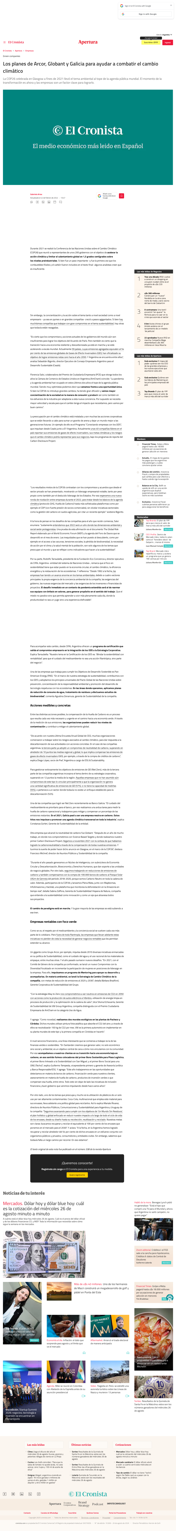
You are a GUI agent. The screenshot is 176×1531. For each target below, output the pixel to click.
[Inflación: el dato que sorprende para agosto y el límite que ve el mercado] (66, 1326)
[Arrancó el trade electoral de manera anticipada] (110, 1326)
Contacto (27, 1512)
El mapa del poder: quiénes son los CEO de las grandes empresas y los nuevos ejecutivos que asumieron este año (156, 366)
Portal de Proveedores (117, 1512)
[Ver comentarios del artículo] (60, 202)
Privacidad (106, 1517)
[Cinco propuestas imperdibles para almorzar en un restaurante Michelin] (153, 1339)
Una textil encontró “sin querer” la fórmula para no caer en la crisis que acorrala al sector (156, 313)
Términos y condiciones (90, 1517)
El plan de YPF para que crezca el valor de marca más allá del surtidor (156, 394)
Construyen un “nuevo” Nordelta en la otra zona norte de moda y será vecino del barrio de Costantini (156, 298)
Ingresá (168, 42)
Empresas (29, 50)
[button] (169, 1297)
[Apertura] (55, 1504)
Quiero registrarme (77, 1174)
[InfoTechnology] (116, 1504)
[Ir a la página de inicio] (16, 42)
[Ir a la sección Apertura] (88, 42)
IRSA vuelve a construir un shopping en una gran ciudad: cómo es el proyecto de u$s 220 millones (157, 282)
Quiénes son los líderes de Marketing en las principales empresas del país (156, 381)
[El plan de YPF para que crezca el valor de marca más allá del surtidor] (138, 523)
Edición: (163, 34)
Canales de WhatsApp (49, 1512)
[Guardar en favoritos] (121, 195)
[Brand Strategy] (84, 1504)
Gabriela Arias (36, 194)
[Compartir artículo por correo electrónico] (54, 202)
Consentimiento (120, 1517)
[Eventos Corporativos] (70, 1504)
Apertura (18, 50)
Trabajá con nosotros (144, 1512)
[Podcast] (97, 1504)
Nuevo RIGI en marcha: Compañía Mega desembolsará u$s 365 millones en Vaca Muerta (157, 341)
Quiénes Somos (93, 1512)
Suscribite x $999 (151, 42)
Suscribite (72, 1512)
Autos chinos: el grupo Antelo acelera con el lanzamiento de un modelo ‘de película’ (156, 327)
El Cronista (7, 50)
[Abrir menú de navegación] (4, 42)
